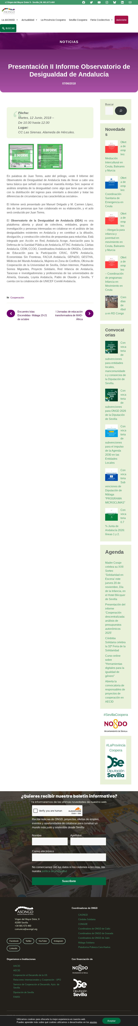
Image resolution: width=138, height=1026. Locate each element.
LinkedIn (13, 948)
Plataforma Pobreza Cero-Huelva (94, 947)
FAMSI (16, 997)
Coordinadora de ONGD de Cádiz (94, 928)
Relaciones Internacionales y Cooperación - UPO (37, 979)
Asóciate (121, 20)
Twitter (28, 941)
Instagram (58, 941)
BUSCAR (10, 28)
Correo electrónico (43, 851)
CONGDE (83, 924)
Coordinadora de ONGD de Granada (95, 933)
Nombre (37, 835)
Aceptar (111, 1020)
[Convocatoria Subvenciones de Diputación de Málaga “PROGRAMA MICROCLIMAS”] (111, 475)
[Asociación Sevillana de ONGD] (8, 11)
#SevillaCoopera (116, 715)
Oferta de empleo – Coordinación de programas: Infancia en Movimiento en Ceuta (115, 273)
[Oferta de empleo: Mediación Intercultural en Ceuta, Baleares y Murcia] (111, 147)
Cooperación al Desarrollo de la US (30, 975)
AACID (16, 966)
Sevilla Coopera (78, 20)
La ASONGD (8, 20)
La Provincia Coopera (53, 20)
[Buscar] (121, 111)
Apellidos (76, 835)
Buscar (109, 104)
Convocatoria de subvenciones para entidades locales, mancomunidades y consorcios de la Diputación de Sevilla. (115, 363)
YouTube (43, 941)
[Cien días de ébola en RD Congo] (111, 302)
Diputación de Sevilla (23, 992)
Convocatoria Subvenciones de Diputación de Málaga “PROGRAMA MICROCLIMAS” (115, 486)
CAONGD (83, 915)
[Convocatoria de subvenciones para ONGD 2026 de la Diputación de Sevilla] (111, 396)
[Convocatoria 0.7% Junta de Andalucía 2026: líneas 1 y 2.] (111, 515)
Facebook (14, 941)
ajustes (93, 1022)
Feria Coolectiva (100, 20)
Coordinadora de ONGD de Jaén (94, 938)
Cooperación (17, 297)
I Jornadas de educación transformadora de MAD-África (69, 315)
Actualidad (28, 20)
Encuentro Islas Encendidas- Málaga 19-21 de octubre (32, 315)
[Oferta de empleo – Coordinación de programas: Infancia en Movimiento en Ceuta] (111, 262)
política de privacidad (54, 871)
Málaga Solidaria (86, 942)
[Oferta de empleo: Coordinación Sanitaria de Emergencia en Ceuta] (111, 183)
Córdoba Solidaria (86, 919)
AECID (16, 970)
